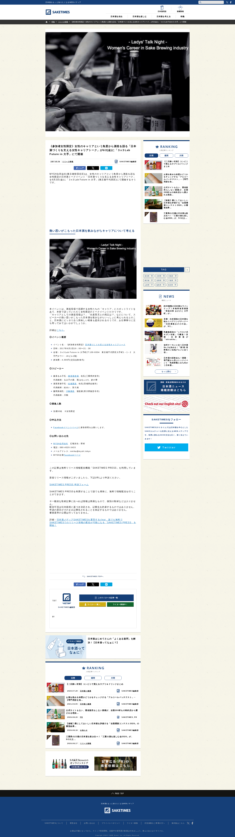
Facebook (230, 2)
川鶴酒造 (70, 391)
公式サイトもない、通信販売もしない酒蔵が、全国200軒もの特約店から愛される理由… (102, 711)
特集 (183, 16)
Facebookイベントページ (65, 427)
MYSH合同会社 (60, 443)
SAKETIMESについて (54, 823)
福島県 (160, 285)
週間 (93, 678)
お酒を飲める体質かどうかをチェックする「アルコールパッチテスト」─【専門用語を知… (101, 698)
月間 (113, 678)
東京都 (149, 280)
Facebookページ (72, 455)
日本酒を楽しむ (140, 16)
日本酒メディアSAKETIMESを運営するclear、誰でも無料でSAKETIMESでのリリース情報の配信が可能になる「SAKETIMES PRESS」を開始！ (93, 522)
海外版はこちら (178, 823)
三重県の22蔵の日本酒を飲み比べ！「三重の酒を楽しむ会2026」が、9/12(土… (99, 737)
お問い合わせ (89, 823)
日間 (73, 678)
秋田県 (172, 285)
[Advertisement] (93, 207)
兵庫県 (161, 276)
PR (81, 717)
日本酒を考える (164, 16)
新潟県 (149, 276)
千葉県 (172, 280)
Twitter (227, 2)
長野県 (161, 280)
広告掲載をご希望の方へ (155, 823)
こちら (60, 330)
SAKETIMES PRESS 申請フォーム (69, 484)
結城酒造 (72, 384)
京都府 (172, 276)
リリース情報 (67, 162)
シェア (81, 168)
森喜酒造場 (73, 376)
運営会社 (73, 823)
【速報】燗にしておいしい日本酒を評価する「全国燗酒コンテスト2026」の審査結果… (102, 724)
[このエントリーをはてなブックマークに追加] (106, 168)
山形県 (149, 285)
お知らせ (83, 730)
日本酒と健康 (85, 691)
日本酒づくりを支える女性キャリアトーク (105, 345)
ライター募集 (132, 823)
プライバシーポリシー (111, 823)
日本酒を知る (117, 16)
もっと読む (166, 371)
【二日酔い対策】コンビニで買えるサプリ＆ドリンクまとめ (94, 684)
